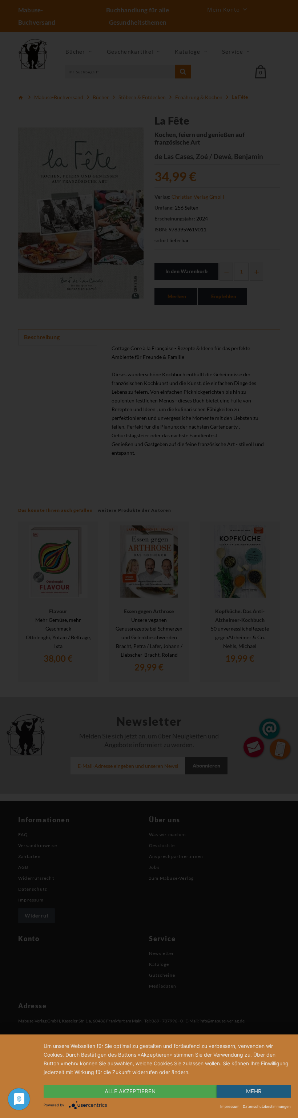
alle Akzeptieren (130, 1091)
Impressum (229, 1106)
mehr (254, 1091)
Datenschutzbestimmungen (267, 1106)
